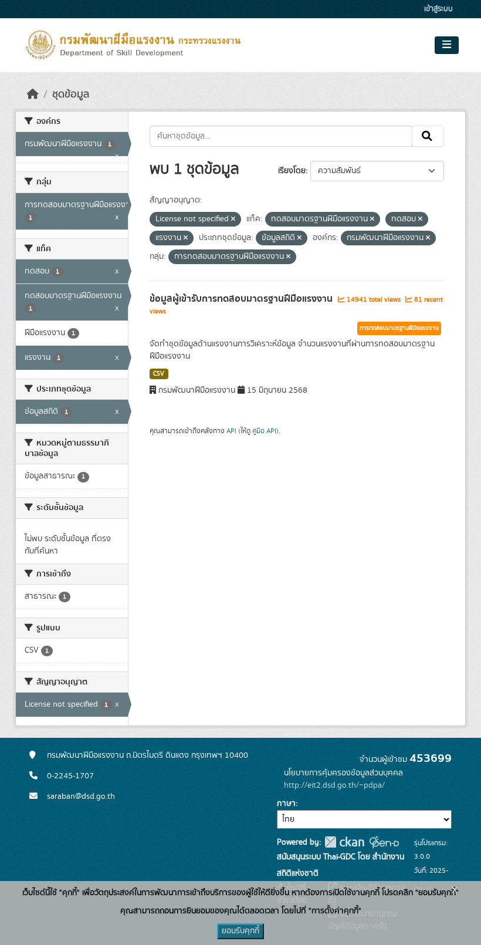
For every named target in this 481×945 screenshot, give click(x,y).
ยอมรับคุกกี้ (240, 931)
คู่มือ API (264, 431)
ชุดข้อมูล (70, 94)
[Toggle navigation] (447, 45)
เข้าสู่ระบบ (438, 9)
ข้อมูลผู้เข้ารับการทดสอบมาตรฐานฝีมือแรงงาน (242, 298)
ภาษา (286, 803)
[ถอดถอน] (233, 219)
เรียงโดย (292, 171)
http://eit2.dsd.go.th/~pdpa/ (334, 785)
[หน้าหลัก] (33, 94)
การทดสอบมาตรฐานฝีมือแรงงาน (399, 328)
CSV (158, 374)
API (231, 431)
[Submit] (428, 136)
